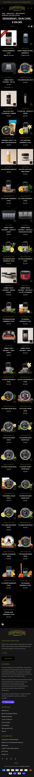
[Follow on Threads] (11, 759)
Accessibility (5, 725)
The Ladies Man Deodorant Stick (25, 141)
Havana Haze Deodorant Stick (8, 613)
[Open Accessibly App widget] (17, 624)
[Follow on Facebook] (2, 759)
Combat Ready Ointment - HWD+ (25, 349)
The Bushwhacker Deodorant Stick (9, 260)
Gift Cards (5, 751)
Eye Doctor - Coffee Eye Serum (25, 112)
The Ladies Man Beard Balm (8, 526)
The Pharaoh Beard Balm (25, 555)
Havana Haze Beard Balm (8, 555)
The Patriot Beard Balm (25, 410)
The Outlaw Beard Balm (9, 439)
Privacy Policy (6, 722)
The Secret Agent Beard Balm (25, 468)
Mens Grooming (20, 13)
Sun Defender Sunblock (9, 169)
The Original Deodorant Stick (25, 320)
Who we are (5, 710)
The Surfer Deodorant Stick (8, 584)
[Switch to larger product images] (29, 26)
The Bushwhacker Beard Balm (25, 439)
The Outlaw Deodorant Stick (25, 381)
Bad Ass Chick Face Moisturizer (25, 170)
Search (4, 731)
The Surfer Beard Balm (25, 80)
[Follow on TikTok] (15, 759)
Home (3, 13)
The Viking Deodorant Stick (25, 200)
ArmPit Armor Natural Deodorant (25, 52)
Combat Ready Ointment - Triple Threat (9, 350)
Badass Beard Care (9, 48)
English (16, 763)
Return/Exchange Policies (9, 713)
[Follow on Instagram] (7, 759)
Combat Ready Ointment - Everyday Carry (9, 230)
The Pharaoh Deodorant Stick (25, 584)
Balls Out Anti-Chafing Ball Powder (9, 112)
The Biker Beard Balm (25, 525)
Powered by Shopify (25, 766)
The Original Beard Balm (8, 497)
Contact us (5, 754)
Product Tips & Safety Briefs (10, 748)
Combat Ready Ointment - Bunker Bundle (8, 290)
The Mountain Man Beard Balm (25, 497)
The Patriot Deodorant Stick (9, 200)
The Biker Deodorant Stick (9, 381)
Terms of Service (7, 719)
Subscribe (8, 658)
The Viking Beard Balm (8, 409)
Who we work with (7, 728)
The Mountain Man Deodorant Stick (8, 320)
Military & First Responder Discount (12, 742)
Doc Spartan (25, 48)
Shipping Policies (7, 716)
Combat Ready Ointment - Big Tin (9, 81)
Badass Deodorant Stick (8, 52)
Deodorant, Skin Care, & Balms (11, 15)
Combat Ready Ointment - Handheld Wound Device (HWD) (25, 230)
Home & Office (10, 13)
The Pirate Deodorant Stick (25, 260)
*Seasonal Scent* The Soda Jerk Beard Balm (8, 141)
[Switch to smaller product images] (31, 26)
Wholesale (5, 745)
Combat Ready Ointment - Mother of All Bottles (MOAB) (25, 290)
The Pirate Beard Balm (8, 467)
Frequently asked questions (10, 739)
